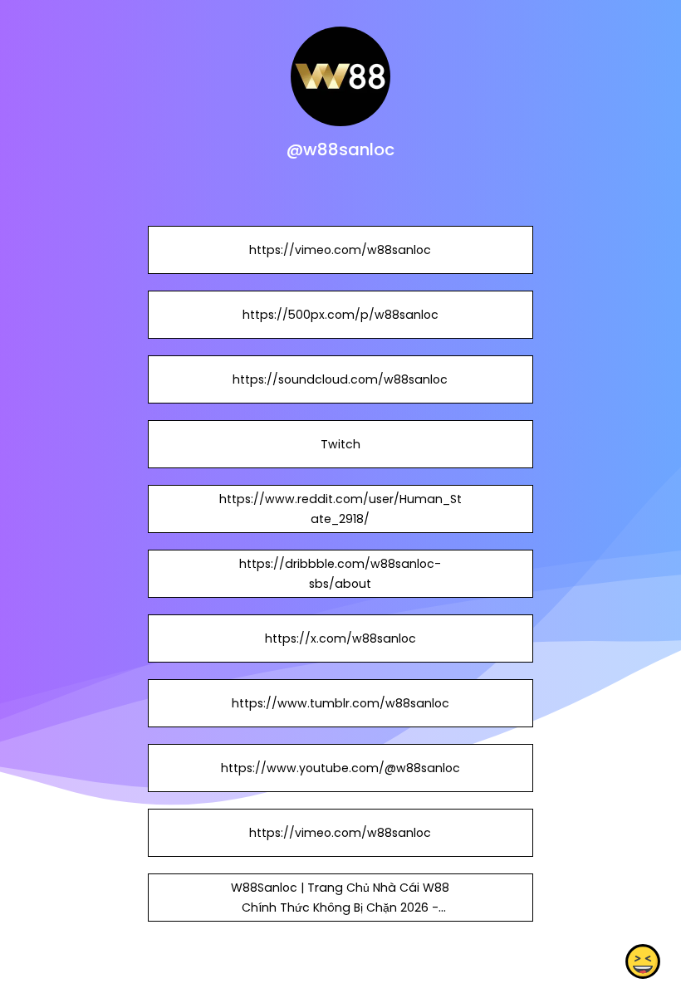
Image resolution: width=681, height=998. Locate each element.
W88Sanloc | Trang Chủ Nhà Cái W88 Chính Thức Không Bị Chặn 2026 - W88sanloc (340, 907)
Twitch (340, 444)
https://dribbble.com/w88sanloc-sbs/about (340, 573)
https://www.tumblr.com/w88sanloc (340, 703)
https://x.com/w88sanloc (340, 638)
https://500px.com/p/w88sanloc (340, 314)
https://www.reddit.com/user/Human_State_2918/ (340, 509)
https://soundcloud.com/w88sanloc (340, 379)
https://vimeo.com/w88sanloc (340, 250)
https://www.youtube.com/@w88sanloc (340, 768)
